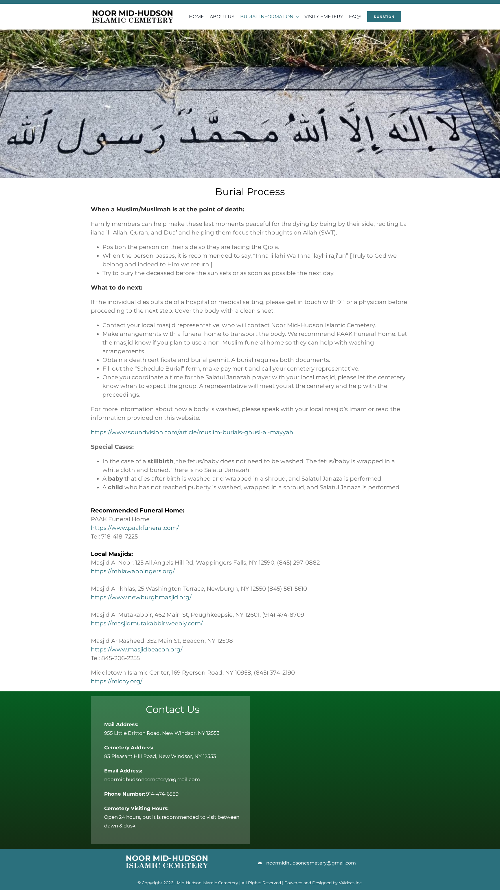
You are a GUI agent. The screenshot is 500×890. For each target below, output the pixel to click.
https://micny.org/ (116, 681)
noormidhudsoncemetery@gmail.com (311, 863)
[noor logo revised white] (167, 851)
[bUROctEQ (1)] (133, 6)
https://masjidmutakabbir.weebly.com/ (147, 623)
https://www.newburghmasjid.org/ (141, 597)
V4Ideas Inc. (351, 882)
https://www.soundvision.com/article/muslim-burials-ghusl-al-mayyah (192, 432)
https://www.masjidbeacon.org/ (137, 649)
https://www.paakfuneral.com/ (135, 527)
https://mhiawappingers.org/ (133, 571)
